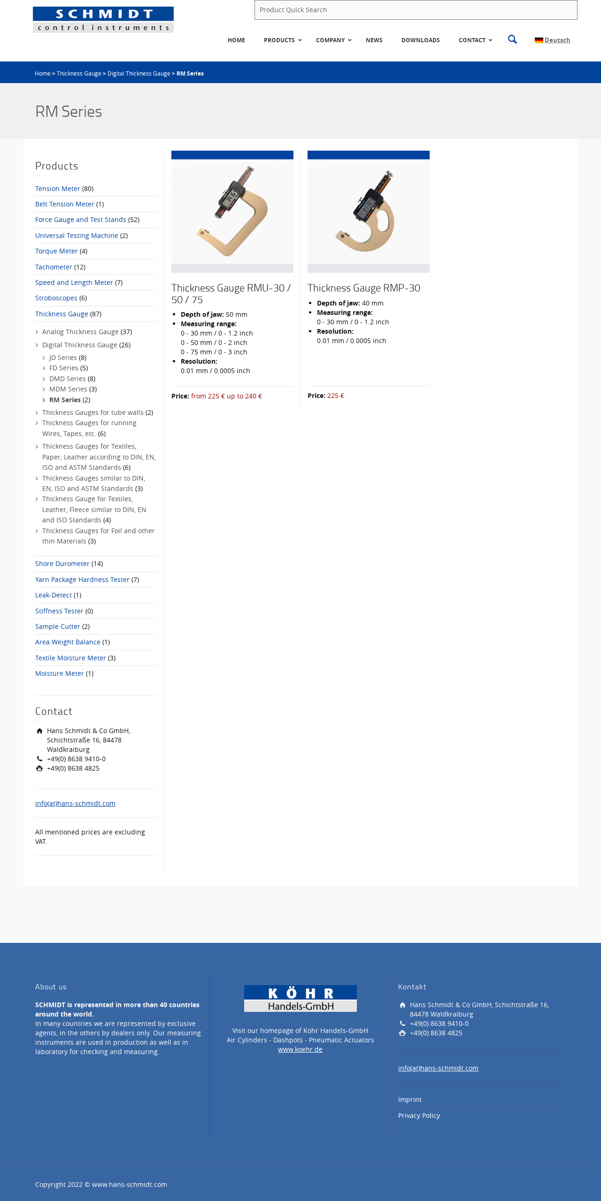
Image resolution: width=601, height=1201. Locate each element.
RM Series (65, 399)
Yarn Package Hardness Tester (82, 579)
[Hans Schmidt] (103, 19)
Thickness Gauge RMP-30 (364, 287)
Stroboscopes (56, 297)
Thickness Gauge (79, 73)
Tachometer (53, 266)
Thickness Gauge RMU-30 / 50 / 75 (231, 293)
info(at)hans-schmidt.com (75, 803)
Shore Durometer (62, 563)
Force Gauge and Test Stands (80, 219)
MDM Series (68, 388)
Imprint (410, 1099)
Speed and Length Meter (74, 282)
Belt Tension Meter (64, 203)
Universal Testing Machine (76, 235)
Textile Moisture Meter (70, 657)
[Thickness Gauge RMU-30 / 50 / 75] (232, 212)
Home (43, 73)
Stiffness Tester (59, 610)
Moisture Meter (59, 673)
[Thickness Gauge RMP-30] (369, 212)
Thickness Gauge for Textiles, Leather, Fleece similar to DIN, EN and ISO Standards (94, 509)
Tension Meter (57, 188)
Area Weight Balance (67, 641)
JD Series (63, 357)
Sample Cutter (57, 626)
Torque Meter (56, 250)
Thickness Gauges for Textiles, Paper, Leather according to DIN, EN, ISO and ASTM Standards (99, 457)
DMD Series (67, 378)
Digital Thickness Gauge (139, 73)
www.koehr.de (300, 1049)
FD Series (63, 367)
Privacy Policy (419, 1115)
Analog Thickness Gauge (80, 331)
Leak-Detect (53, 594)
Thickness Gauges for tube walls (93, 412)
